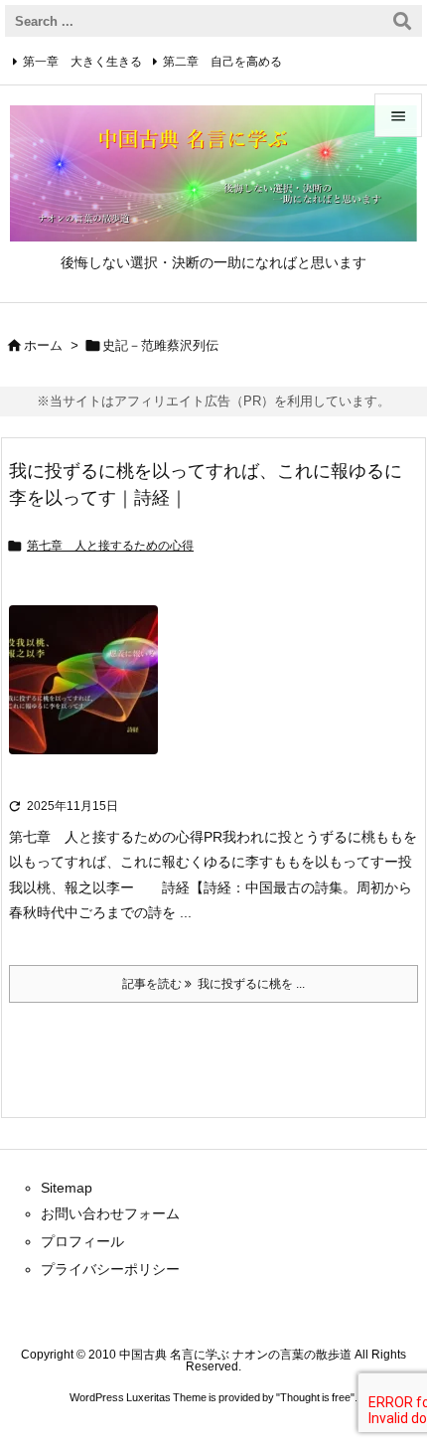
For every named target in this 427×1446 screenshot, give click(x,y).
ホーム (43, 345)
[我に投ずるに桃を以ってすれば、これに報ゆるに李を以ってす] (83, 694)
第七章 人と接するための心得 (110, 546)
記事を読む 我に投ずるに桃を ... (213, 984)
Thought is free (315, 1397)
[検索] (402, 21)
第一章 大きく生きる (82, 62)
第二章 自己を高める (222, 62)
